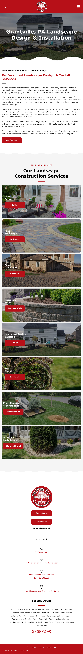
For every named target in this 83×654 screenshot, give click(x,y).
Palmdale (14, 613)
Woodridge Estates (63, 613)
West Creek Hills (62, 622)
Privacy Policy (51, 647)
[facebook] (34, 632)
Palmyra (46, 609)
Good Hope (32, 622)
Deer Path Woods (46, 619)
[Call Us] (4, 8)
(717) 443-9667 (41, 552)
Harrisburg (25, 609)
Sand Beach (25, 613)
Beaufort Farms (31, 619)
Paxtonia (50, 613)
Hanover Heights (38, 613)
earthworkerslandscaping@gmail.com (41, 563)
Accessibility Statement (35, 647)
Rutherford (21, 622)
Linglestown (36, 609)
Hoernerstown (65, 616)
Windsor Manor (38, 616)
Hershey (54, 609)
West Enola (49, 622)
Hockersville (60, 619)
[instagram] (39, 632)
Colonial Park (16, 616)
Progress (27, 616)
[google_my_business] (49, 632)
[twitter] (44, 632)
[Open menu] (78, 6)
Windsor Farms (17, 619)
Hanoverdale (52, 616)
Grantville (15, 609)
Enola (40, 622)
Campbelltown (65, 609)
